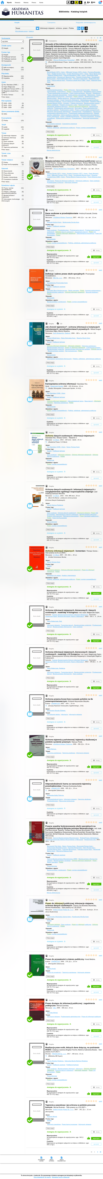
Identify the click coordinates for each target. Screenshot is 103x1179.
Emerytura (69, 96)
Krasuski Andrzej (54, 222)
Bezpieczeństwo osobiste (56, 351)
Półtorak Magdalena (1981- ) (75, 75)
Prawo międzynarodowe (77, 93)
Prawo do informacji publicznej (64, 181)
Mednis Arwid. (51, 968)
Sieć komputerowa (71, 351)
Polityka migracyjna (77, 103)
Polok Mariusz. (51, 749)
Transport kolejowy (53, 100)
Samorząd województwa (90, 118)
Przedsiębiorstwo (63, 230)
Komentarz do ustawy (54, 575)
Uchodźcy (66, 103)
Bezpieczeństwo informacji (55, 347)
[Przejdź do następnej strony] (97, 38)
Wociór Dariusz (55, 505)
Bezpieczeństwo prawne (91, 103)
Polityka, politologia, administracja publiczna (61, 127)
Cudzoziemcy (61, 91)
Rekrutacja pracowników (71, 516)
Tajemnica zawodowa (54, 1124)
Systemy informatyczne (54, 516)
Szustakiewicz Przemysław (57, 283)
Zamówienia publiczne (54, 101)
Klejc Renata (89, 848)
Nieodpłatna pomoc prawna (92, 91)
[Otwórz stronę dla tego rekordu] (37, 168)
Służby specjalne (73, 290)
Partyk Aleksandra (64, 78)
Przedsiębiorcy (87, 111)
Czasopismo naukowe (54, 124)
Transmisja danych (67, 625)
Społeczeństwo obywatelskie (77, 95)
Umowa (93, 105)
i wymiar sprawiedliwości (57, 243)
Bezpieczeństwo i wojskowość (56, 302)
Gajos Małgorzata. (54, 621)
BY (80, 2)
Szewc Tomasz (73, 447)
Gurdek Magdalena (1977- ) (77, 74)
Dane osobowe (94, 181)
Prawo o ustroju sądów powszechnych (87, 110)
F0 (85, 2)
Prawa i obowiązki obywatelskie (57, 95)
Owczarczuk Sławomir (66, 77)
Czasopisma (51, 22)
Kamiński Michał (75, 848)
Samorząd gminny (84, 105)
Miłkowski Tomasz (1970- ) (76, 72)
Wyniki (9, 2)
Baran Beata (95, 74)
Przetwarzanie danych (77, 230)
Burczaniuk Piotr (54, 846)
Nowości (17, 2)
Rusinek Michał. (52, 1116)
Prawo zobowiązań (53, 116)
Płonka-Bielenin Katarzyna (76, 177)
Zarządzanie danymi (81, 232)
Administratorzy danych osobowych (67, 514)
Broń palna (78, 108)
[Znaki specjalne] (86, 31)
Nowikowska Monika (80, 917)
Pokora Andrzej (58, 80)
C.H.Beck (56, 440)
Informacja (50, 181)
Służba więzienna (63, 98)
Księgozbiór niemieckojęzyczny (86, 22)
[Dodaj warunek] (82, 28)
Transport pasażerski (87, 116)
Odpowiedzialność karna (75, 401)
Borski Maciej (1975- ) (56, 72)
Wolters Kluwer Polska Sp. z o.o (63, 909)
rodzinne (78, 96)
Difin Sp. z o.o (57, 278)
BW (72, 2)
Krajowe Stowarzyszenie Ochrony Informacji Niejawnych (70, 614)
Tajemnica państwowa (89, 346)
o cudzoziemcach (74, 91)
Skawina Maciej (83, 338)
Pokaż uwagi (50, 131)
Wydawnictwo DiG (90, 839)
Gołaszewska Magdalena (57, 848)
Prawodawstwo (77, 118)
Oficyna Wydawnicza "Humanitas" (64, 60)
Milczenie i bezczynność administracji (59, 111)
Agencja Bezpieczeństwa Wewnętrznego (66, 838)
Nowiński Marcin (54, 849)
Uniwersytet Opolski (56, 386)
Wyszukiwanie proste (21, 31)
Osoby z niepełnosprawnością (69, 116)
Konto (41, 2)
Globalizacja (96, 93)
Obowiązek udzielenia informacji (57, 106)
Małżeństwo (91, 95)
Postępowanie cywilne (67, 110)
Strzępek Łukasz (80, 78)
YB (76, 2)
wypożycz (96, 141)
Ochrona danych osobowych (67, 513)
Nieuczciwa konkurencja (66, 801)
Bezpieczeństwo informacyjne (62, 627)
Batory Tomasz (69, 846)
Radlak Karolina (58, 74)
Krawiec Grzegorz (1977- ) (77, 173)
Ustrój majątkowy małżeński (70, 115)
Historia (26, 2)
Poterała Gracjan (85, 849)
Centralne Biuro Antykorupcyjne (57, 290)
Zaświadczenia (76, 111)
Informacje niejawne (71, 182)
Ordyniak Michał (69, 849)
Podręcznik (50, 460)
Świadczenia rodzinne (92, 96)
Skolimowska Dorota (71, 222)
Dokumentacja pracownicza (85, 233)
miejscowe (69, 90)
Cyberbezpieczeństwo (93, 347)
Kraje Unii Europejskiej (60, 518)
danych (96, 349)
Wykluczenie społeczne (63, 118)
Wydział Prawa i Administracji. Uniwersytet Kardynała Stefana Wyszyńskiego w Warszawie (72, 838)
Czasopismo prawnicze (69, 124)
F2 (93, 2)
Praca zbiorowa (52, 522)
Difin (54, 1008)
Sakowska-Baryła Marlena (76, 1061)
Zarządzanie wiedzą (53, 714)
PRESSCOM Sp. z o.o (59, 1054)
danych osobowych (64, 232)
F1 (89, 2)
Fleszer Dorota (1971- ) (56, 173)
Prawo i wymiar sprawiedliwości (86, 127)
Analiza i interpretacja (69, 575)
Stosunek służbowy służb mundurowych (82, 98)
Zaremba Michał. (52, 1012)
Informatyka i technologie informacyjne (59, 359)
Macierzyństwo (52, 98)
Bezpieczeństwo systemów (55, 349)
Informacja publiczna (82, 181)
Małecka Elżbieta (55, 75)
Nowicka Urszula (83, 77)
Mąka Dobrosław (68, 338)
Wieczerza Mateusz (64, 851)
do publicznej (81, 924)
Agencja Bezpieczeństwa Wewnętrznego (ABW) (62, 859)
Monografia (50, 298)
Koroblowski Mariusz (82, 175)
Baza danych (89, 401)
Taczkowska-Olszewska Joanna (59, 917)
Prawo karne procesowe (69, 1124)
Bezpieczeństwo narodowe (62, 860)
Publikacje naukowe (59, 226)
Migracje (88, 93)
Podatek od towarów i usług (68, 105)
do (75, 347)
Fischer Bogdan (55, 1061)
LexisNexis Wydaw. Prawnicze (62, 217)
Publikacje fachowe (59, 342)
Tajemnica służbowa (68, 753)
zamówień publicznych (89, 516)
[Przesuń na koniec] (100, 38)
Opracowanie (51, 239)
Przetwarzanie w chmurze (55, 182)
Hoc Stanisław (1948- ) (56, 393)
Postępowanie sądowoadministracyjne (81, 113)
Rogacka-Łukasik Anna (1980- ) (78, 80)
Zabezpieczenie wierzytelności (89, 115)
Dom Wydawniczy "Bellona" (62, 333)
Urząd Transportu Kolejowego (69, 100)
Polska (49, 120)
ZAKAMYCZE (55, 703)
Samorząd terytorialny (83, 90)
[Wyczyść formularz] (82, 31)
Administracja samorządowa (89, 100)
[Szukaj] (86, 28)
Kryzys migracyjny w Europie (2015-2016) (75, 101)
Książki (17, 22)
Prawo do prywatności (54, 972)
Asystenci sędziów (53, 110)
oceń (100, 40)
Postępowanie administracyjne (64, 108)
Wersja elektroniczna (53, 150)
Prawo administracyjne (90, 108)
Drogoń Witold (53, 338)
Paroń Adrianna (94, 177)
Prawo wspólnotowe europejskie (58, 93)
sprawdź (96, 147)
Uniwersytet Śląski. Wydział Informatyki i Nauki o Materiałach (64, 616)
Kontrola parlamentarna (92, 290)
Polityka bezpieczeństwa (55, 90)
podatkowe (52, 105)
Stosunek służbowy (92, 292)
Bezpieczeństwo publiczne (55, 292)
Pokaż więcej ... (6, 97)
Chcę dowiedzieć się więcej (42, 1177)
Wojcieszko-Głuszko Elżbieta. (56, 710)
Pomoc (34, 2)
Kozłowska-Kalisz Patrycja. (55, 795)
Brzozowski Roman (85, 846)
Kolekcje (31, 31)
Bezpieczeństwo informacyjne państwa (77, 349)
